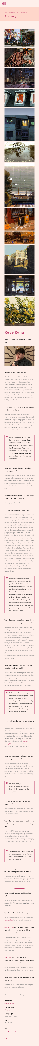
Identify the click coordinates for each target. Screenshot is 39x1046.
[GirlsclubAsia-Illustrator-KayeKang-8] (19, 219)
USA (18, 12)
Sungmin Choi (9, 927)
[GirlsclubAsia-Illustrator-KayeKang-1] (19, 38)
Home (5, 12)
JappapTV (7, 744)
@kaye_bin (8, 1010)
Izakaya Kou (8, 920)
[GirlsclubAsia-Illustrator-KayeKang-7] (19, 185)
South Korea (12, 12)
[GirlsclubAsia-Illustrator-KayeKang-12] (19, 311)
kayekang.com (9, 1003)
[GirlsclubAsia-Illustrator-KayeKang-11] (19, 285)
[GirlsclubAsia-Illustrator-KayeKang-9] (19, 238)
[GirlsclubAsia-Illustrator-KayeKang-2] (19, 57)
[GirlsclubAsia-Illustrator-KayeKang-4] (19, 98)
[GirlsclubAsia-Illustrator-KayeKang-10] (19, 259)
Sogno (24, 741)
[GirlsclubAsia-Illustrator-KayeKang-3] (19, 78)
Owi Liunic (8, 957)
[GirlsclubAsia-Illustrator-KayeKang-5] (19, 124)
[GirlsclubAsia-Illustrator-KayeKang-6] (19, 152)
